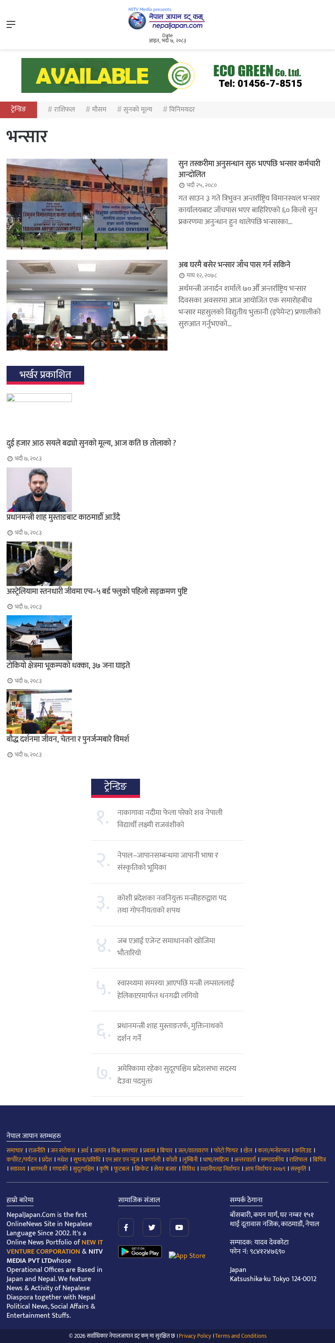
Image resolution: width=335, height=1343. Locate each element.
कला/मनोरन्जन (274, 1150)
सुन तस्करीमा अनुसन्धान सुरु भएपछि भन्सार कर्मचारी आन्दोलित (249, 169)
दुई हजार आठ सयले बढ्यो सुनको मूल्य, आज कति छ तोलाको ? (91, 443)
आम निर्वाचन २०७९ (265, 1168)
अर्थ (84, 1150)
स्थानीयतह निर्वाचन (219, 1168)
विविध (188, 1168)
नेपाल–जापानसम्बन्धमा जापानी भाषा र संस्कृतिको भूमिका (167, 861)
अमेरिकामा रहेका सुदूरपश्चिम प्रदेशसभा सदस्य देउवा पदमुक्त (176, 1074)
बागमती (39, 1168)
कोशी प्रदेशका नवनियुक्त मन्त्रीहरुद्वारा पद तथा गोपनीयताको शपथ (171, 904)
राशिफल (64, 110)
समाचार (15, 1150)
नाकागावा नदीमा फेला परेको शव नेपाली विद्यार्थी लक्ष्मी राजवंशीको (169, 819)
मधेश (62, 1159)
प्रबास (149, 1150)
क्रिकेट (142, 1168)
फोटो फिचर (226, 1150)
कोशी (171, 1159)
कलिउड (303, 1150)
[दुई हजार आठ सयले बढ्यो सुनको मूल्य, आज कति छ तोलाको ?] (167, 415)
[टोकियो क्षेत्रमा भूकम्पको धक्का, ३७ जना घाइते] (167, 637)
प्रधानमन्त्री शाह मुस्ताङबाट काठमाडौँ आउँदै (63, 517)
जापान (99, 1150)
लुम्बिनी (190, 1159)
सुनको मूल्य (137, 110)
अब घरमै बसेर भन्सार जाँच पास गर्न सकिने (234, 265)
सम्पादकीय (272, 1159)
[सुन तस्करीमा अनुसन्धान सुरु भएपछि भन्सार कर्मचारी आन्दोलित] (87, 204)
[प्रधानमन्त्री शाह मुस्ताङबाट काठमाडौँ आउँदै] (167, 489)
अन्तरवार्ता (245, 1159)
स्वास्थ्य (17, 1168)
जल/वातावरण (193, 1150)
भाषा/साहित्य (216, 1159)
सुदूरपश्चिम (83, 1168)
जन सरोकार (63, 1150)
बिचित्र (319, 1159)
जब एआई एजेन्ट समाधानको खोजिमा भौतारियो (166, 947)
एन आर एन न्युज (122, 1159)
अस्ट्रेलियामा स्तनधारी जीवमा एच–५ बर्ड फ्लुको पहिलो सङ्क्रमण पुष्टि (97, 591)
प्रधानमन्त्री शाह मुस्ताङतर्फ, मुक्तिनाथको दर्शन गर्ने (170, 1032)
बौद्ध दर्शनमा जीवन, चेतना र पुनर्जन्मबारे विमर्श (68, 739)
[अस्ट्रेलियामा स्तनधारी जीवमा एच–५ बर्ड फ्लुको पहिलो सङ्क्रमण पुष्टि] (167, 564)
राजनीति (36, 1150)
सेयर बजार (165, 1168)
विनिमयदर (182, 110)
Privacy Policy (195, 1336)
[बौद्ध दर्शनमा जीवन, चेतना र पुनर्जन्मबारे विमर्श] (167, 711)
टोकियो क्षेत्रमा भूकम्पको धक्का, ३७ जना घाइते (68, 665)
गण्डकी (60, 1168)
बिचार (166, 1150)
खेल (248, 1150)
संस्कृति (298, 1168)
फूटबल (122, 1168)
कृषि (104, 1168)
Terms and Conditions (241, 1336)
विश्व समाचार (124, 1150)
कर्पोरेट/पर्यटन (22, 1159)
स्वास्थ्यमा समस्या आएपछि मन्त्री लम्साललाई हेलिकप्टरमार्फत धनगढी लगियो (175, 989)
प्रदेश (47, 1159)
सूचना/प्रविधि (86, 1159)
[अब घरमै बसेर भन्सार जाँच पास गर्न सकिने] (87, 305)
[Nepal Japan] (167, 18)
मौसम (99, 110)
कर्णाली (152, 1159)
